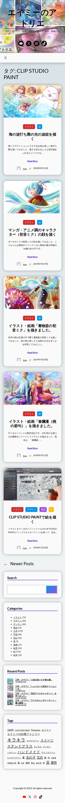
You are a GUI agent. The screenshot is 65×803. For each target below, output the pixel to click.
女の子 (31, 757)
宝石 (40, 757)
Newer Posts (19, 563)
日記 (15, 638)
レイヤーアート (14, 758)
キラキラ (16, 739)
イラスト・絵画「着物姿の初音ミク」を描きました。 (32, 328)
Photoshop (35, 730)
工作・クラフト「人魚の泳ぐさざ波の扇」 (34, 679)
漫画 (15, 644)
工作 (15, 631)
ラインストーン (48, 752)
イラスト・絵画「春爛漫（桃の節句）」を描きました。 (32, 423)
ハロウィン (11, 752)
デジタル (38, 746)
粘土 (33, 763)
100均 (10, 729)
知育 (15, 648)
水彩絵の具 (11, 763)
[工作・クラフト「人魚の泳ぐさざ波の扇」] (10, 681)
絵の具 (39, 763)
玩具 (22, 763)
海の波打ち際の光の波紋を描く (32, 136)
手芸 (15, 634)
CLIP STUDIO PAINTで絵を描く (32, 519)
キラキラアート (33, 741)
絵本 (15, 655)
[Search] (51, 589)
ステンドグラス (20, 746)
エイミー (46, 730)
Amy (25, 168)
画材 (28, 762)
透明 (54, 762)
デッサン (17, 624)
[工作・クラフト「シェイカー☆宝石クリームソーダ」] (10, 688)
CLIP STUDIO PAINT (22, 730)
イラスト (29, 126)
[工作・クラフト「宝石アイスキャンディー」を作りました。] (10, 695)
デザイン (31, 509)
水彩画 (53, 758)
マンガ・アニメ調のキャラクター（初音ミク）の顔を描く (32, 232)
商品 (43, 509)
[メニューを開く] (5, 58)
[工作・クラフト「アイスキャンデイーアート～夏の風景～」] (10, 702)
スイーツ (47, 740)
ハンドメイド (29, 752)
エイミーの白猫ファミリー (23, 734)
